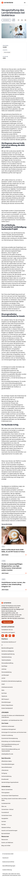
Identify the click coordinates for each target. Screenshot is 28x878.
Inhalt (3, 684)
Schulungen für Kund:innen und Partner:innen (13, 732)
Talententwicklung (6, 657)
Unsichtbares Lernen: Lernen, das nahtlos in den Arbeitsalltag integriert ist (14, 579)
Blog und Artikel (5, 845)
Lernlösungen (5, 675)
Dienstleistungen (6, 702)
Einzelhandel (4, 779)
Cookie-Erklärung (7, 870)
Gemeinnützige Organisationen (9, 782)
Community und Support (8, 632)
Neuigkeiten (4, 818)
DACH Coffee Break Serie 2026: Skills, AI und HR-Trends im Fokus (13, 527)
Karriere (3, 821)
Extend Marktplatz (6, 708)
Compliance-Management (8, 729)
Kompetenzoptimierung (7, 654)
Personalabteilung (6, 672)
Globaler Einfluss (6, 827)
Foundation (4, 812)
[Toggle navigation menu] (24, 3)
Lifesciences (4, 770)
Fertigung (4, 773)
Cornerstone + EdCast (7, 809)
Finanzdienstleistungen (7, 764)
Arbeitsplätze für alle (7, 754)
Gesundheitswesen (6, 767)
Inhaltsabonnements (7, 687)
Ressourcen (4, 839)
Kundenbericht (6, 20)
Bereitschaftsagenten (7, 648)
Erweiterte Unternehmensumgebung (11, 681)
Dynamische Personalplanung (9, 738)
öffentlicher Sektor (6, 761)
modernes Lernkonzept (7, 726)
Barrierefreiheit (5, 833)
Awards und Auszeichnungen (9, 830)
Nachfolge (4, 666)
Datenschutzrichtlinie (8, 862)
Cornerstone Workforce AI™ (8, 642)
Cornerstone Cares (6, 815)
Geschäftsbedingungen (8, 866)
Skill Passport (5, 699)
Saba (2, 690)
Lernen (3, 678)
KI (2, 645)
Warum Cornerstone (6, 789)
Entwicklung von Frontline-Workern (10, 741)
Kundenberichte (5, 803)
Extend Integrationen (7, 705)
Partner (3, 824)
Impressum (5, 858)
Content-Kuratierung (7, 735)
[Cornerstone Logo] (7, 3)
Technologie (7, 52)
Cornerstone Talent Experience (9, 795)
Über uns (3, 806)
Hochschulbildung (6, 776)
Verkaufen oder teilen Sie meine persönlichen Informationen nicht (11, 874)
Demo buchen (7, 622)
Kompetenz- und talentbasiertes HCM (11, 720)
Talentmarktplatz (6, 660)
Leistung (3, 669)
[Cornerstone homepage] (14, 603)
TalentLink (4, 696)
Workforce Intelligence (7, 651)
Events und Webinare (7, 842)
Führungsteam (5, 792)
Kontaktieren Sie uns (7, 629)
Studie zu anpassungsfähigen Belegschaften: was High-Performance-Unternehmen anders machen (13, 561)
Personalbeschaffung (7, 663)
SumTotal (4, 693)
